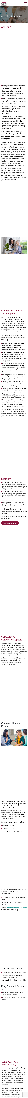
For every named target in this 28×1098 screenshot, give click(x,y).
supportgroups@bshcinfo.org (17, 908)
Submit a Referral (10, 523)
